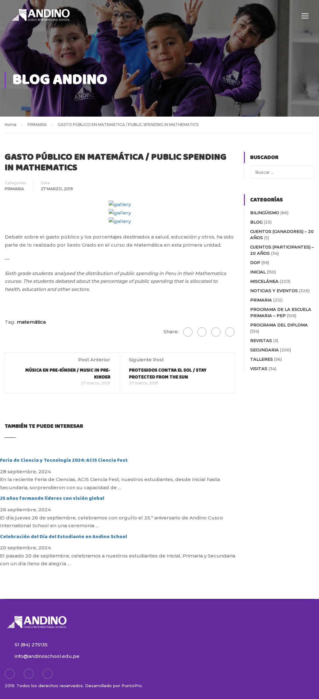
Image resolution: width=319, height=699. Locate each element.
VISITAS (258, 368)
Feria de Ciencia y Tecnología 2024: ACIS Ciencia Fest (64, 460)
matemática (31, 322)
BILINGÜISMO (264, 212)
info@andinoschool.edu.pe (47, 656)
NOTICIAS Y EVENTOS (274, 290)
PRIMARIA (14, 188)
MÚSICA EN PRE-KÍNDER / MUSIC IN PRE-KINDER (67, 374)
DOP (255, 262)
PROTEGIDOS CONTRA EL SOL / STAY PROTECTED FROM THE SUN (168, 374)
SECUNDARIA (264, 349)
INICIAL (258, 271)
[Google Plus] (202, 332)
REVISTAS (261, 340)
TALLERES (261, 359)
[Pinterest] (230, 332)
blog (256, 221)
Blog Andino (59, 80)
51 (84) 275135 (31, 645)
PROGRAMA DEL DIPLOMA (279, 324)
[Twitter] (216, 332)
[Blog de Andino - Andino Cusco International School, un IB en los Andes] (40, 19)
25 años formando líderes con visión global (52, 498)
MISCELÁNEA (264, 281)
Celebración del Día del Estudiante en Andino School (63, 537)
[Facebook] (188, 332)
